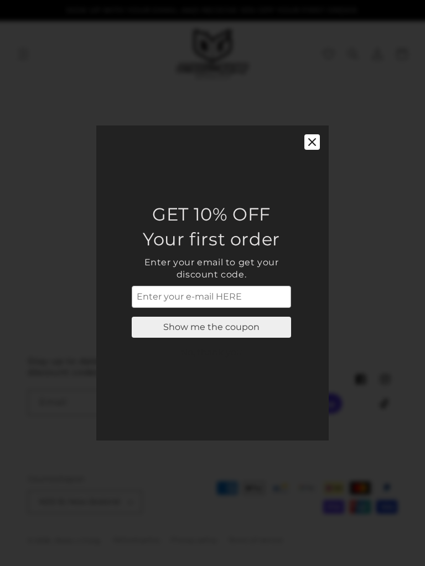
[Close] (312, 142)
